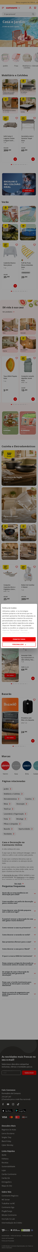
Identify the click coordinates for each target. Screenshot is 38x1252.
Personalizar (18, 644)
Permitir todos (19, 639)
